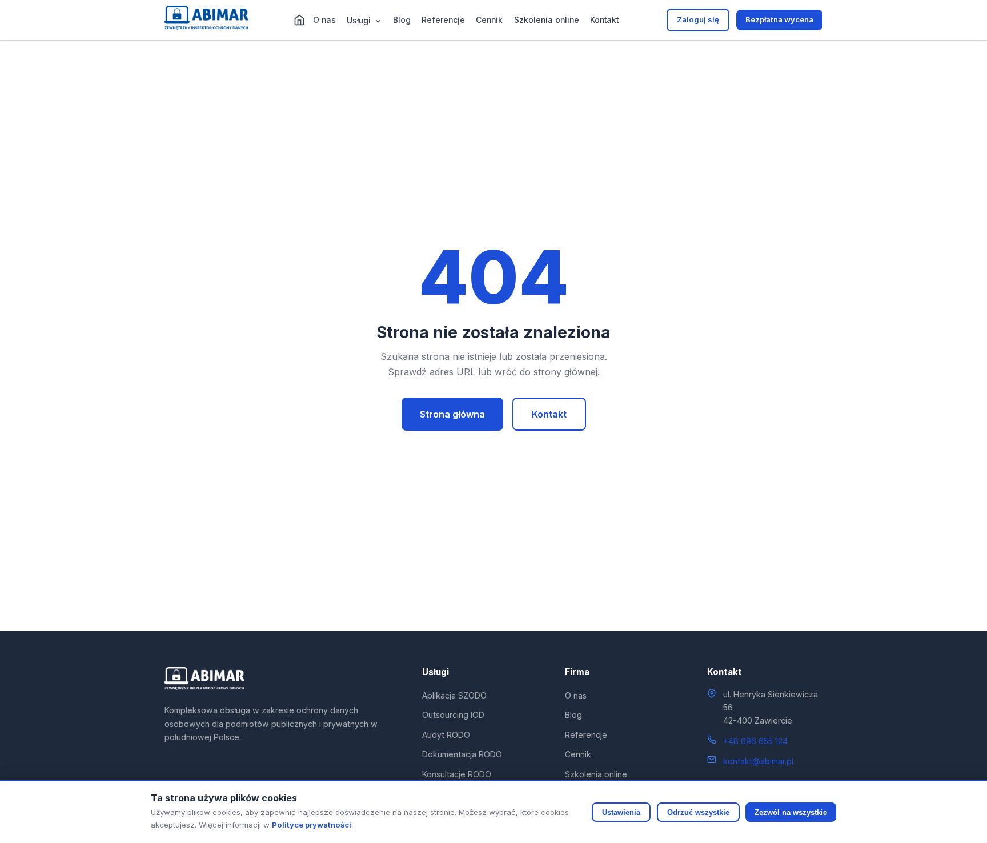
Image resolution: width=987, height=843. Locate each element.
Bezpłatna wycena (779, 19)
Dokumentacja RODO (462, 754)
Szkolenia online (546, 20)
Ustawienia (621, 812)
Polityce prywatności (311, 824)
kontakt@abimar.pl (758, 761)
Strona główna (452, 414)
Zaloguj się (698, 19)
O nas (324, 20)
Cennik (489, 20)
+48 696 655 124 (755, 741)
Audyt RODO (446, 735)
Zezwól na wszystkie (791, 812)
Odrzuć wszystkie (698, 812)
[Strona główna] (299, 20)
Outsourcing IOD (453, 715)
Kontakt (604, 20)
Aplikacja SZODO (454, 695)
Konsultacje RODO (456, 774)
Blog (402, 20)
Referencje (443, 20)
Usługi (360, 20)
